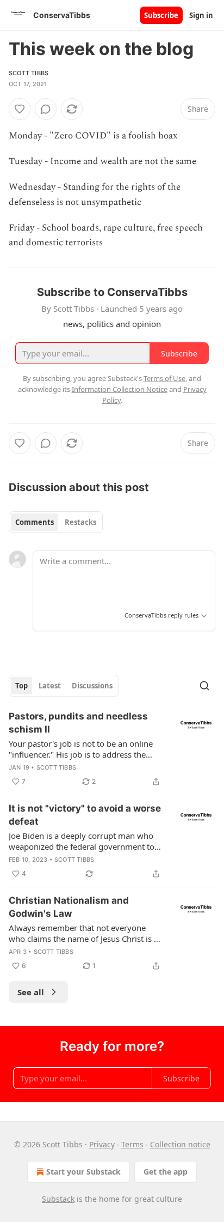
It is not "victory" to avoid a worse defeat (85, 815)
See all (30, 992)
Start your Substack (83, 1171)
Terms (132, 1144)
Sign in (201, 15)
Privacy (102, 1144)
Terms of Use (164, 378)
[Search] (204, 686)
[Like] (19, 109)
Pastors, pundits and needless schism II (78, 723)
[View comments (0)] (46, 109)
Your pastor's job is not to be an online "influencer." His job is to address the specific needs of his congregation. (81, 749)
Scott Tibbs (28, 73)
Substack (58, 1199)
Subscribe (161, 15)
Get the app (166, 1171)
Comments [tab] (34, 522)
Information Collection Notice (119, 389)
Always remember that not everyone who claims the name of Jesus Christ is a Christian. (83, 933)
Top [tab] (21, 686)
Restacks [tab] (80, 522)
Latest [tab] (50, 686)
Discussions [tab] (92, 686)
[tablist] (56, 522)
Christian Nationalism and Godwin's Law (69, 907)
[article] (112, 749)
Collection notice (180, 1144)
